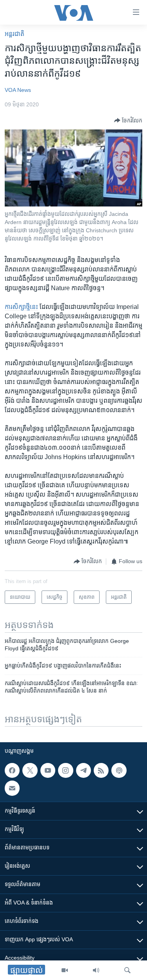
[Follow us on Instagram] (65, 770)
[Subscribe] (12, 788)
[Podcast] (118, 770)
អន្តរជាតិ (14, 34)
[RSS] (101, 770)
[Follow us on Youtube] (47, 770)
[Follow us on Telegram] (83, 770)
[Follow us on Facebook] (12, 770)
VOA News (18, 90)
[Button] (128, 120)
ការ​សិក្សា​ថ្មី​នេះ (21, 306)
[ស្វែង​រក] (127, 970)
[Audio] (96, 970)
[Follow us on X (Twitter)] (29, 770)
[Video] (64, 970)
